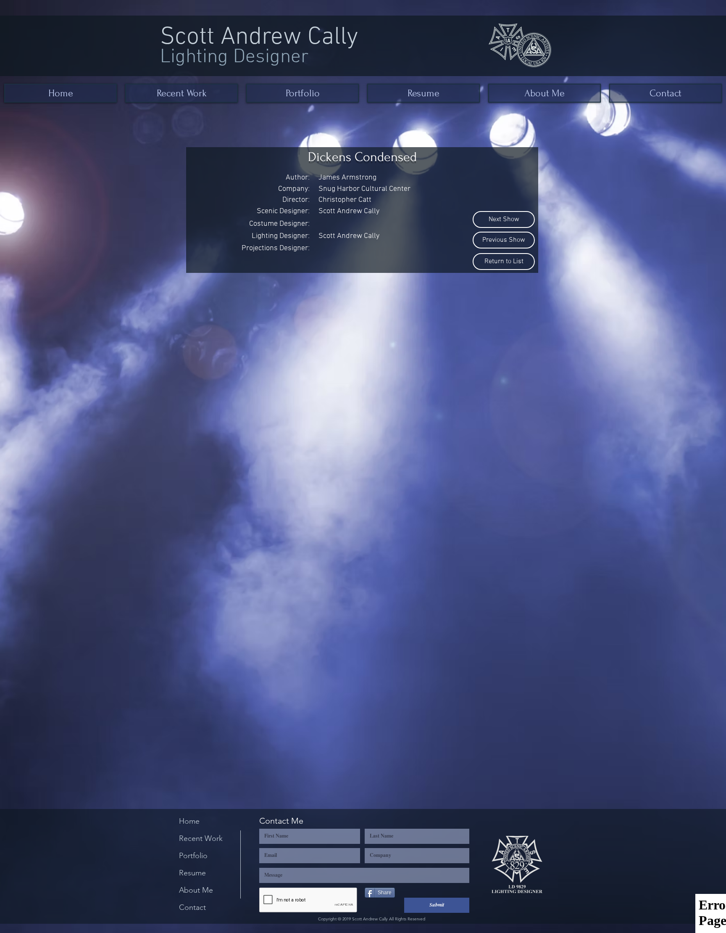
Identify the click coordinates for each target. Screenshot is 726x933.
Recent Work (201, 838)
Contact (192, 907)
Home (189, 821)
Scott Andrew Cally (259, 38)
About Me (196, 890)
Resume (192, 872)
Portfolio (193, 855)
